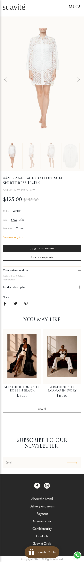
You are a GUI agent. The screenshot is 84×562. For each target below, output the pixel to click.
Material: (8, 228)
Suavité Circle (42, 543)
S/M (14, 220)
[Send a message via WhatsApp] (77, 555)
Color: (6, 211)
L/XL (21, 220)
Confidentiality (42, 528)
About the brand (42, 498)
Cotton (20, 228)
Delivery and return (42, 506)
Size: (5, 220)
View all (42, 409)
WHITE (17, 211)
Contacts (42, 536)
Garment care (42, 521)
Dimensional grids (12, 237)
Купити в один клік (42, 257)
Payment (42, 513)
